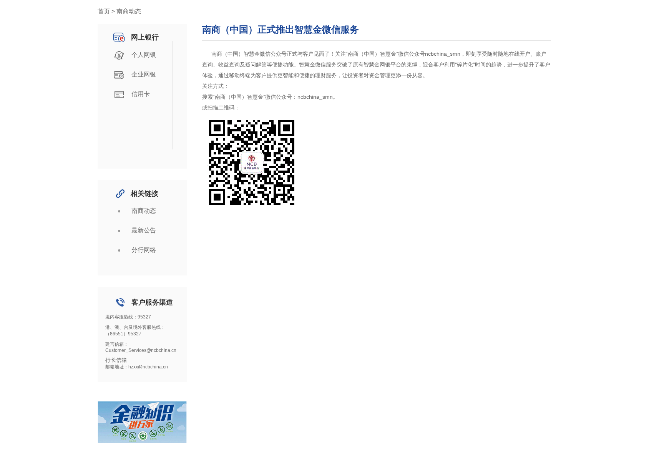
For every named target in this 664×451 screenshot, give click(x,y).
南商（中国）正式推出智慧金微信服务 (280, 29)
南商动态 (143, 210)
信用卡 (140, 94)
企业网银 (143, 74)
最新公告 (143, 230)
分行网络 (143, 250)
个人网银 (143, 54)
